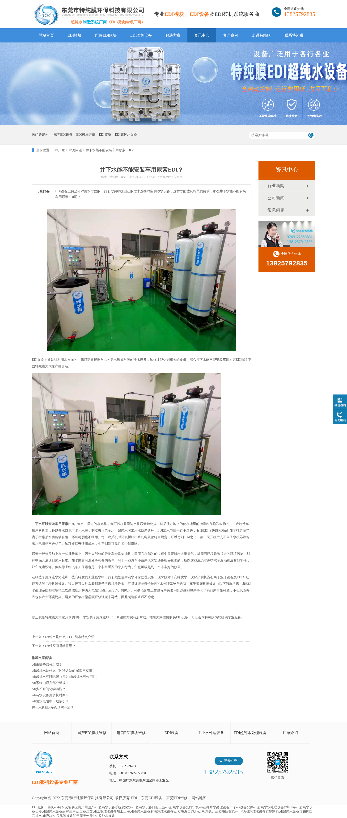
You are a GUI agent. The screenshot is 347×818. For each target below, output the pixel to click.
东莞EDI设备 (151, 798)
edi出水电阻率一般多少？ (50, 701)
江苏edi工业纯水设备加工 (104, 811)
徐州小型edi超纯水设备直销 (252, 811)
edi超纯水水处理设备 (268, 807)
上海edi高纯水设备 (136, 811)
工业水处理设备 (211, 733)
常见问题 (75, 150)
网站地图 (199, 798)
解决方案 (173, 35)
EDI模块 (74, 35)
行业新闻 (275, 185)
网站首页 (46, 35)
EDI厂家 (59, 150)
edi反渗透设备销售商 (67, 816)
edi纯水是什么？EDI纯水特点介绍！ (71, 637)
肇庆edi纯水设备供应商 (64, 807)
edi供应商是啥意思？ (60, 646)
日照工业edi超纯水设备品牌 (172, 807)
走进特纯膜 (261, 35)
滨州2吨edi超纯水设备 (99, 816)
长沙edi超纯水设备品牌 (52, 811)
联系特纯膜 (293, 35)
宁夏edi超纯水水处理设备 (210, 807)
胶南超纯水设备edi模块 (167, 811)
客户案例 (230, 35)
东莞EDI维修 (177, 798)
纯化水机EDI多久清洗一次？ (53, 707)
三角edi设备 (77, 811)
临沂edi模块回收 (220, 811)
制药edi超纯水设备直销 (289, 811)
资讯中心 (201, 35)
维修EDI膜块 (106, 35)
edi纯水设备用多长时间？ (50, 695)
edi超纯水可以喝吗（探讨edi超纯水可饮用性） (65, 677)
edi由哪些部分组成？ (47, 664)
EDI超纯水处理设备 (250, 733)
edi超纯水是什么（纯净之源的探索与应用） (63, 670)
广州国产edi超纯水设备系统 (101, 807)
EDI (88, 15)
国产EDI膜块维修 (91, 733)
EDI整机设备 (141, 35)
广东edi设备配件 (241, 807)
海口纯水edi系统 (196, 811)
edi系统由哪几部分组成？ (50, 683)
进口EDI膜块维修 (131, 733)
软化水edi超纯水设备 (137, 807)
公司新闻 (275, 198)
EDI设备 (171, 733)
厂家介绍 (290, 733)
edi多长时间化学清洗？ (49, 689)
